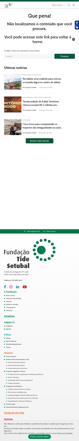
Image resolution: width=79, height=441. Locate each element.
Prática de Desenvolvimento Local (17, 359)
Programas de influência (14, 386)
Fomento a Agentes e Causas (15, 371)
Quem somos (10, 295)
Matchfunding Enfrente (13, 344)
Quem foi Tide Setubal (13, 298)
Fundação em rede (14, 412)
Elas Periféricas (11, 341)
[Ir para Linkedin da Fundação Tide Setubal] (17, 288)
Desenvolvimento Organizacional (17, 407)
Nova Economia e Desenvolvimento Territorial (23, 398)
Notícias (8, 419)
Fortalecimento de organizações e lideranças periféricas (25, 374)
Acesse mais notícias (39, 141)
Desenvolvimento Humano (17, 362)
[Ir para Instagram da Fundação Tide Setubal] (10, 288)
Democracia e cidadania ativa (17, 392)
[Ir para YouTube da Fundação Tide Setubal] (25, 288)
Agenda (8, 329)
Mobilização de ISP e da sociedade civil (20, 380)
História (8, 301)
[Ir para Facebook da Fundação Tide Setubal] (5, 288)
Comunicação (10, 404)
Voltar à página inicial (33, 231)
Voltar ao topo (50, 231)
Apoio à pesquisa (13, 377)
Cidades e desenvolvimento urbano (19, 389)
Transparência (10, 307)
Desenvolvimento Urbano (16, 365)
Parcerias (9, 310)
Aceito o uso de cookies (39, 437)
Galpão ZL (9, 326)
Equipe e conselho (12, 304)
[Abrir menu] (73, 5)
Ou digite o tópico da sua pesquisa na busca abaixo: (22, 51)
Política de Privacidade (64, 433)
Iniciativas (9, 315)
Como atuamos (11, 356)
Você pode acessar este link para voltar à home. (37, 39)
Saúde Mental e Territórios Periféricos (20, 401)
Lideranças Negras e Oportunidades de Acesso (22, 395)
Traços (8, 347)
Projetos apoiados (14, 383)
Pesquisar (64, 56)
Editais (8, 338)
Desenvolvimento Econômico (17, 368)
